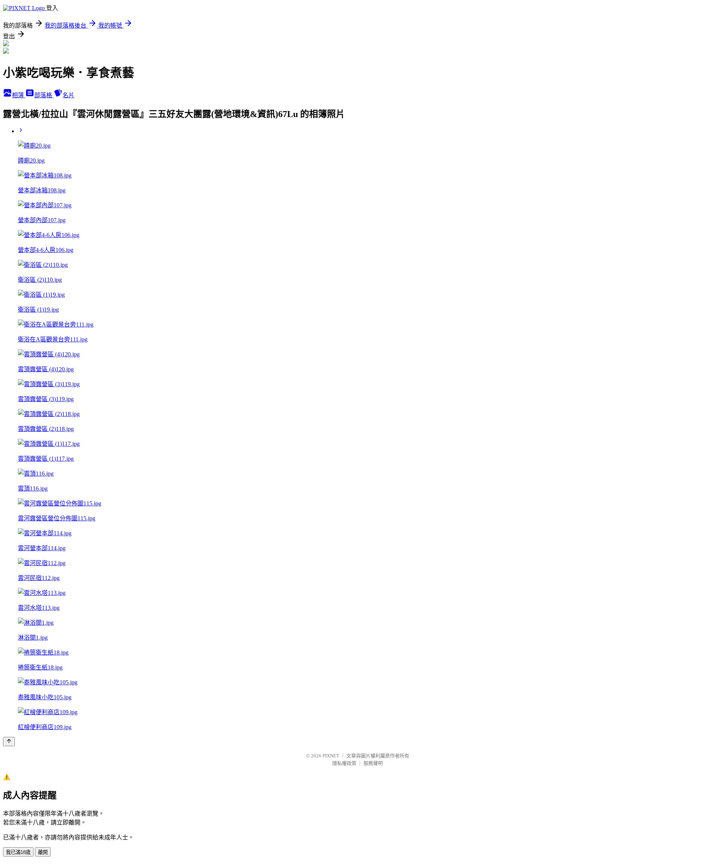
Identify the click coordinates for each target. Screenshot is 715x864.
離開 (43, 852)
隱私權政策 (344, 763)
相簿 (18, 95)
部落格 (44, 95)
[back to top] (9, 741)
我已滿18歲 (18, 852)
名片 (68, 95)
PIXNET (330, 756)
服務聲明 (373, 763)
